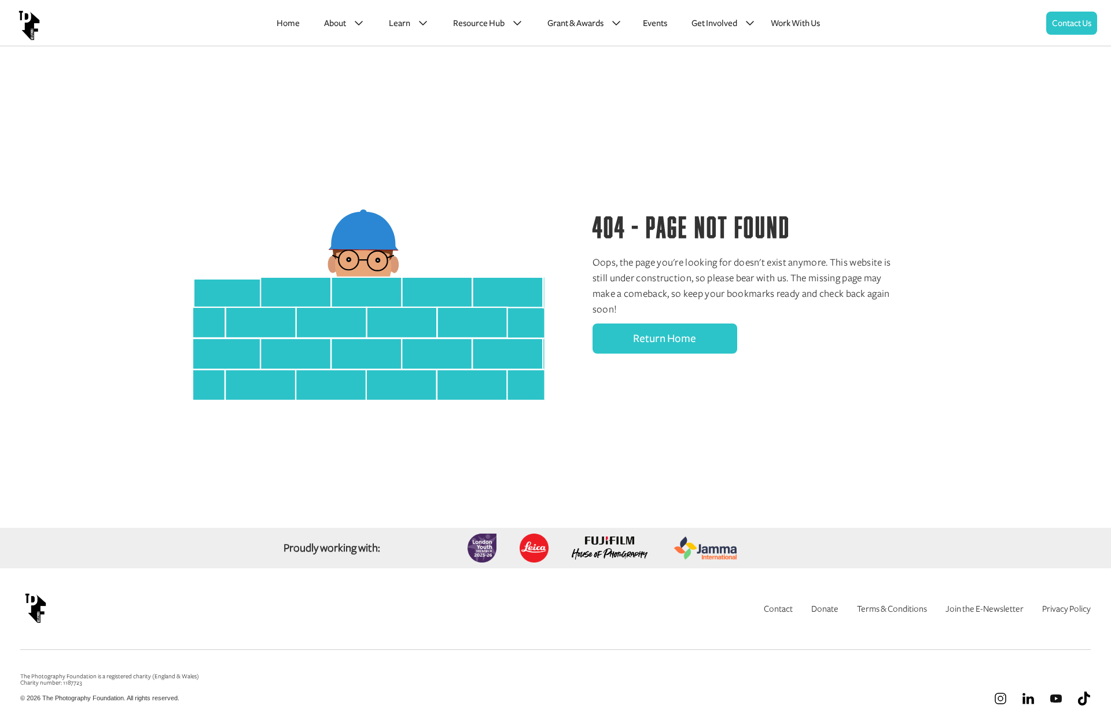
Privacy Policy (1066, 608)
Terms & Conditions (892, 608)
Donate (824, 608)
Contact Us (1071, 23)
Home (288, 23)
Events (655, 23)
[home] (29, 23)
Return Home (664, 338)
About (335, 23)
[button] (342, 23)
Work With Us (795, 23)
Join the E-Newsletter (985, 608)
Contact (778, 608)
